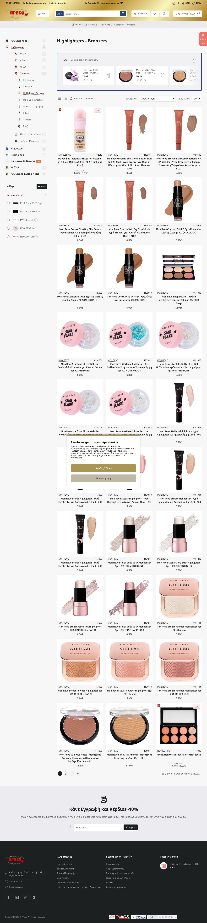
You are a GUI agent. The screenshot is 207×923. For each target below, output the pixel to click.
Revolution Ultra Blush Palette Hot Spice (179, 754)
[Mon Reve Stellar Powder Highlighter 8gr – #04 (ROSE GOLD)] (179, 662)
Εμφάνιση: (184, 98)
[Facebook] (8, 897)
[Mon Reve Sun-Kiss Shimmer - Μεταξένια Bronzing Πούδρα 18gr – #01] (179, 75)
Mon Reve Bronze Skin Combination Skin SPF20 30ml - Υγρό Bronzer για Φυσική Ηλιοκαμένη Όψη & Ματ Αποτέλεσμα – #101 (129, 163)
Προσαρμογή (103, 478)
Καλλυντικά (90, 24)
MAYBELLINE (65, 154)
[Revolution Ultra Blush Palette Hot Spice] (179, 726)
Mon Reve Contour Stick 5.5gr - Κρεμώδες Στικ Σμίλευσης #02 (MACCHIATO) (80, 298)
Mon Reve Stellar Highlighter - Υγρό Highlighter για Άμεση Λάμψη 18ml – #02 (80, 500)
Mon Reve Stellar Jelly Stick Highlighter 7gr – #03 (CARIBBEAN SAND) (80, 628)
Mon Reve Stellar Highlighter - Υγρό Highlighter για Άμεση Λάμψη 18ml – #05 (80, 564)
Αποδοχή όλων (103, 468)
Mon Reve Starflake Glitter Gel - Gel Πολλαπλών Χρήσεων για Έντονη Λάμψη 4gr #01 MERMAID (80, 367)
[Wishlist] (155, 14)
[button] (83, 80)
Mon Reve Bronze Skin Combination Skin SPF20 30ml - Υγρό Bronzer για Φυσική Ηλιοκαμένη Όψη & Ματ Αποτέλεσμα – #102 (178, 163)
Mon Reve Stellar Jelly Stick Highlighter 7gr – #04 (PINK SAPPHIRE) (129, 628)
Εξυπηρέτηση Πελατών (119, 857)
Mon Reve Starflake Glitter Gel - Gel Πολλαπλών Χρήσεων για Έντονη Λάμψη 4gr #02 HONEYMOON (129, 367)
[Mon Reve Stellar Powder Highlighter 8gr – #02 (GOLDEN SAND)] (80, 662)
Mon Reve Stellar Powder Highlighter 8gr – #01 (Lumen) (179, 628)
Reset (43, 186)
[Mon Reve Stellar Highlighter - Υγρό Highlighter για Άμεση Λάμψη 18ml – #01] (179, 402)
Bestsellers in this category (84, 60)
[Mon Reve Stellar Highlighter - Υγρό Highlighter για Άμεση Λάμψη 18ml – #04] (179, 470)
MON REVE (113, 154)
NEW (65, 60)
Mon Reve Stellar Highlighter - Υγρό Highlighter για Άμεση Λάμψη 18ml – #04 (179, 500)
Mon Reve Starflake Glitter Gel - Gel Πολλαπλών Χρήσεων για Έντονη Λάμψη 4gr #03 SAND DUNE (178, 367)
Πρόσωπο (105, 24)
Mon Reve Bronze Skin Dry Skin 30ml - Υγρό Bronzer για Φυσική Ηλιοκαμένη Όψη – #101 (80, 233)
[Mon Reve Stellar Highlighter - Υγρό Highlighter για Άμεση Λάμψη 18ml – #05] (80, 534)
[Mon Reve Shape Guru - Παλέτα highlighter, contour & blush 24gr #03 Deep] (179, 268)
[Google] (34, 897)
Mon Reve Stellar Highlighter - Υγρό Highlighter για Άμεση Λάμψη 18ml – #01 (179, 433)
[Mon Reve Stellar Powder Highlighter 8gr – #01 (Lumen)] (179, 598)
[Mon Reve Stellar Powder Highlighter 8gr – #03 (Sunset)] (129, 662)
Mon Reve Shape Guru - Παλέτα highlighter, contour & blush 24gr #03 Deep (178, 300)
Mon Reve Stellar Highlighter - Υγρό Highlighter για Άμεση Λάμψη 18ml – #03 (129, 500)
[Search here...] (123, 13)
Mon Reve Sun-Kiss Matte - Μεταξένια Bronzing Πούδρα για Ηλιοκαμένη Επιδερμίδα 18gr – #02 (145, 71)
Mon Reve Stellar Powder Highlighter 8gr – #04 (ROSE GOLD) (179, 692)
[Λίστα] (65, 98)
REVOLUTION (163, 751)
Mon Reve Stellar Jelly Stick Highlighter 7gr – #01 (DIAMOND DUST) (129, 564)
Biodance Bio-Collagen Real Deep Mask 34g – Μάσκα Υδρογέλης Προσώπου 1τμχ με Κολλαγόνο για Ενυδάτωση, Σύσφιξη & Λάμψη (185, 864)
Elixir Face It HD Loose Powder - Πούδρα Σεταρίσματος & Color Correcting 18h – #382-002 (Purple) (92, 71)
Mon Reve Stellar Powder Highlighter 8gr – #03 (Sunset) (129, 692)
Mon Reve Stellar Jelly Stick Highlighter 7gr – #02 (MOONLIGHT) (178, 564)
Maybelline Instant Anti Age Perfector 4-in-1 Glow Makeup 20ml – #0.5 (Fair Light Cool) (80, 162)
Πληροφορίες (64, 857)
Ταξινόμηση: (130, 98)
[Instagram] (17, 897)
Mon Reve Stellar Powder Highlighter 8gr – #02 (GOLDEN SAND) (80, 692)
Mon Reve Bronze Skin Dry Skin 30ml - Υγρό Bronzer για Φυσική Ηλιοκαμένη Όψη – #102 (129, 233)
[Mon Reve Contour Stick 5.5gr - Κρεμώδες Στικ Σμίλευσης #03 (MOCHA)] (129, 268)
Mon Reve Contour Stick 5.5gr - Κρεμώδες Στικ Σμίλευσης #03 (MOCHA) (129, 298)
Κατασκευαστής (15, 194)
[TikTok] (25, 897)
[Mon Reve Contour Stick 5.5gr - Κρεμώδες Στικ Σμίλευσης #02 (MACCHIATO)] (80, 268)
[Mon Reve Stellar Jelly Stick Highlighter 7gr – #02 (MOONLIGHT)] (179, 534)
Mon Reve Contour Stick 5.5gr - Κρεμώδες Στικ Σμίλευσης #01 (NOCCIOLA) (179, 231)
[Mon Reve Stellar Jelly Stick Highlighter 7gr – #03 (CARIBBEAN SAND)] (80, 598)
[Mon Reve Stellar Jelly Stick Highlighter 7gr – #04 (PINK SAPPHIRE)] (129, 598)
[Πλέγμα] (59, 98)
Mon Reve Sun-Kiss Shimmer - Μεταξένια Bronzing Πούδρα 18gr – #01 (129, 756)
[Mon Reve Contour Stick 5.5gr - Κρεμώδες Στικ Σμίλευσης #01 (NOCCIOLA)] (179, 200)
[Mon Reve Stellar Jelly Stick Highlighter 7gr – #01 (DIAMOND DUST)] (129, 534)
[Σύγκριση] (164, 14)
